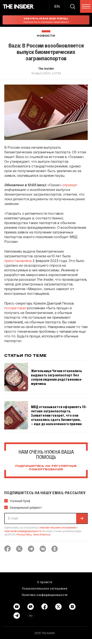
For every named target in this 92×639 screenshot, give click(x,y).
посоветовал (15, 308)
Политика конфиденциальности (45, 595)
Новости (46, 36)
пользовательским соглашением (58, 527)
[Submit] (81, 518)
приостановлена (18, 261)
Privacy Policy (24, 534)
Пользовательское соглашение (44, 588)
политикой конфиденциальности (22, 531)
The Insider (46, 68)
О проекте (44, 582)
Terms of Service (41, 534)
